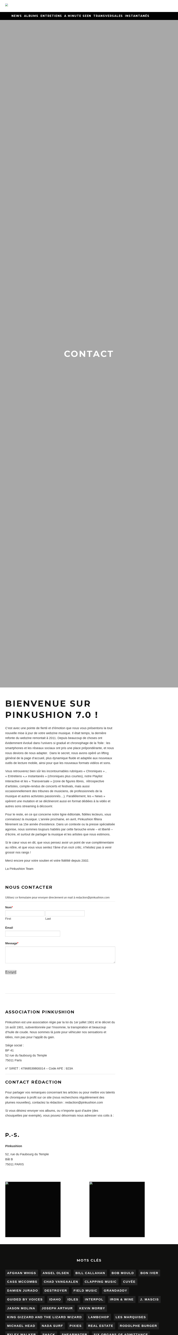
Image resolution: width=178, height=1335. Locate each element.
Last (48, 918)
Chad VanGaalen (61, 1281)
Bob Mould (123, 1273)
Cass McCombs (22, 1281)
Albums (31, 16)
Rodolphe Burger (138, 1326)
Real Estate (100, 1326)
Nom (8, 907)
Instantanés (137, 16)
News (16, 16)
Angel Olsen (56, 1273)
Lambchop (98, 1317)
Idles (72, 1299)
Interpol (94, 1299)
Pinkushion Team (21, 868)
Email (9, 927)
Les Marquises (131, 1317)
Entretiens (51, 16)
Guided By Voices (25, 1299)
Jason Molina (21, 1308)
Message (11, 943)
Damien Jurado (22, 1290)
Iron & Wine (122, 1299)
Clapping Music (101, 1281)
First (8, 918)
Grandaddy (115, 1290)
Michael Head (21, 1326)
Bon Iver (149, 1273)
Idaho (55, 1299)
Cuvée (129, 1281)
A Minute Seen (77, 16)
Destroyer (55, 1290)
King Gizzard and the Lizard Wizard (44, 1317)
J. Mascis (149, 1299)
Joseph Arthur (57, 1308)
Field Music (85, 1290)
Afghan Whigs (21, 1273)
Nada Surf (52, 1326)
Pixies (76, 1326)
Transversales (108, 16)
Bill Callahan (90, 1273)
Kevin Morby (92, 1308)
